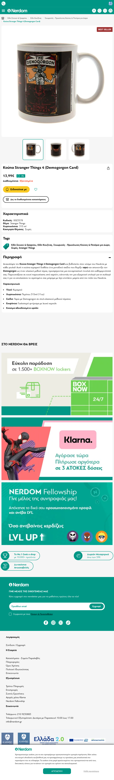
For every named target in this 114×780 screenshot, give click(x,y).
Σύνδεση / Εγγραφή (15, 645)
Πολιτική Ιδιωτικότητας (17, 669)
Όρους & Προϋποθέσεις (42, 614)
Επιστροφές (12, 690)
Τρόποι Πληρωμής (15, 686)
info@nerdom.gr (14, 721)
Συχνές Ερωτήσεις (15, 693)
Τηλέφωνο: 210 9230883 (18, 714)
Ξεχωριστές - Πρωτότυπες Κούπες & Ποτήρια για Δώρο (66, 18)
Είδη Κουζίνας (35, 18)
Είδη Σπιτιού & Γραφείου (17, 18)
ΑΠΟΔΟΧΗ (56, 771)
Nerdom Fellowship (15, 701)
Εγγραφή (96, 606)
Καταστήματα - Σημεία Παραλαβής (23, 658)
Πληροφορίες (12, 662)
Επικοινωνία (12, 673)
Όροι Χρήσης (12, 665)
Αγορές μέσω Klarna (16, 697)
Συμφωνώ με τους (33, 614)
